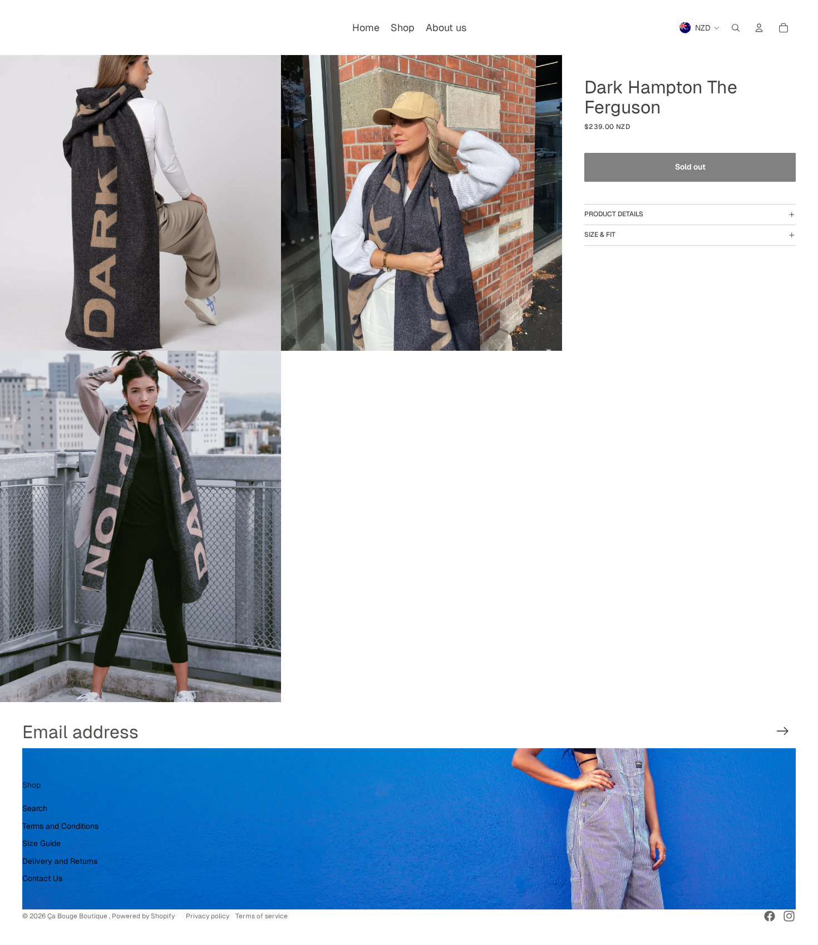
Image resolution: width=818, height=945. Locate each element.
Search (34, 808)
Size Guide (41, 843)
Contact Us (42, 878)
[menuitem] (366, 28)
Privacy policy (207, 916)
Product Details (613, 214)
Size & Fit (599, 234)
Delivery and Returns (59, 861)
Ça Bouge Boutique (78, 916)
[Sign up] (783, 731)
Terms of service (261, 916)
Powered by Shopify (143, 916)
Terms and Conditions (60, 826)
